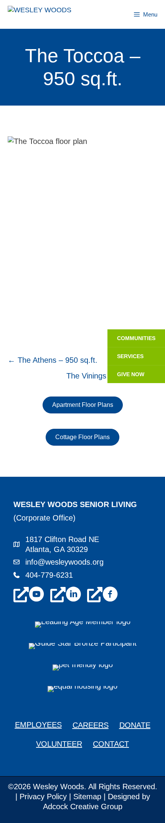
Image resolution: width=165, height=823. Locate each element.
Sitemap (87, 796)
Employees (38, 725)
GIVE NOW (130, 374)
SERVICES (130, 356)
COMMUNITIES (136, 338)
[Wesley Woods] (51, 14)
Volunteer (59, 744)
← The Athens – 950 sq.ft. (52, 360)
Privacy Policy (43, 796)
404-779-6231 (49, 575)
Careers (91, 725)
